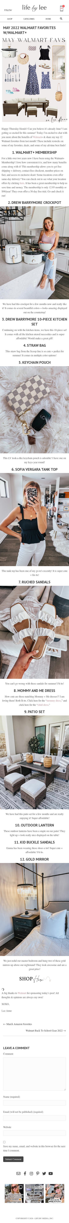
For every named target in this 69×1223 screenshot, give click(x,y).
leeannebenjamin (14, 1187)
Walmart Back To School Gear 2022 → (46, 1030)
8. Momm (21, 690)
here (22, 183)
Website (7, 1127)
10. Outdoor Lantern (34, 825)
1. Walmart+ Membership (34, 152)
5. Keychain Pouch (35, 362)
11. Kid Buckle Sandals (34, 842)
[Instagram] (20, 1200)
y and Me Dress (42, 690)
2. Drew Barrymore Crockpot (34, 202)
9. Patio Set (34, 711)
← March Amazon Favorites (17, 1024)
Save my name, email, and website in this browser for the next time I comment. (34, 1148)
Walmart (37, 137)
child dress (43, 704)
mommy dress (54, 700)
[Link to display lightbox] (14, 1193)
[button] (18, 1173)
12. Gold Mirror (34, 859)
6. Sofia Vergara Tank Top (35, 469)
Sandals (43, 582)
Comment (8, 1053)
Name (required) (11, 1096)
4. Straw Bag (34, 345)
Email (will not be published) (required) (23, 1111)
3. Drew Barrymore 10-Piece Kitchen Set (34, 321)
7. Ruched (27, 582)
